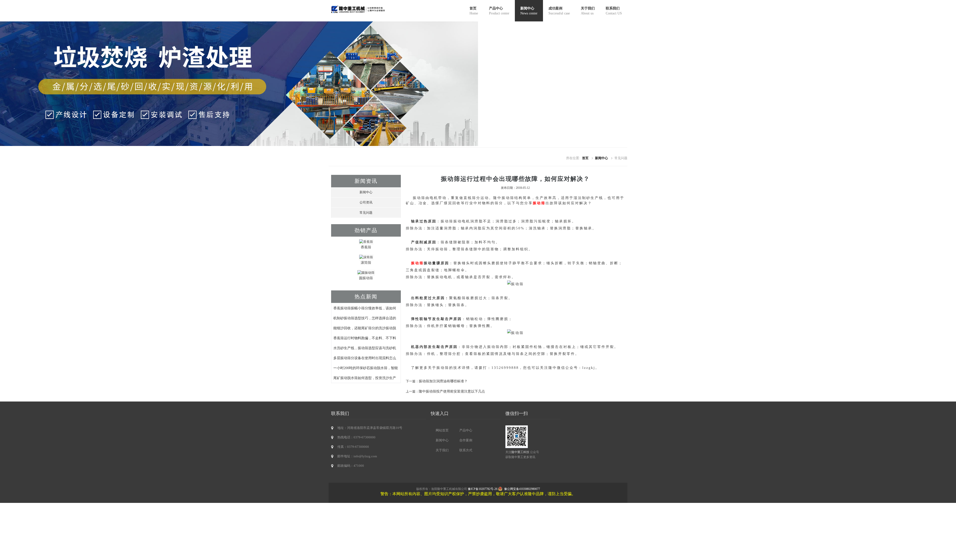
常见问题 (365, 212)
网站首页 (442, 430)
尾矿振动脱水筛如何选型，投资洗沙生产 (364, 378)
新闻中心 (529, 10)
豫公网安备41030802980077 (522, 488)
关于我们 (588, 10)
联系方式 (465, 450)
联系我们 (614, 10)
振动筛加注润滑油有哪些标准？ (443, 381)
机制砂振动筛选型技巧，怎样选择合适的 (364, 318)
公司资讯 (365, 202)
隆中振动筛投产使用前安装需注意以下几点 (452, 391)
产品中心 (499, 10)
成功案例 (559, 10)
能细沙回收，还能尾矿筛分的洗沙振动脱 (364, 328)
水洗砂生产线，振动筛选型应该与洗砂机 (364, 348)
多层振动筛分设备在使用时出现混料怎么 (364, 358)
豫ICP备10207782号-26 (482, 488)
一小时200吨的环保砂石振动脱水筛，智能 (365, 368)
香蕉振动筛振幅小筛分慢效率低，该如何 (364, 308)
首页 (474, 10)
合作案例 (465, 440)
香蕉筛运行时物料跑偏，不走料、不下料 (364, 338)
